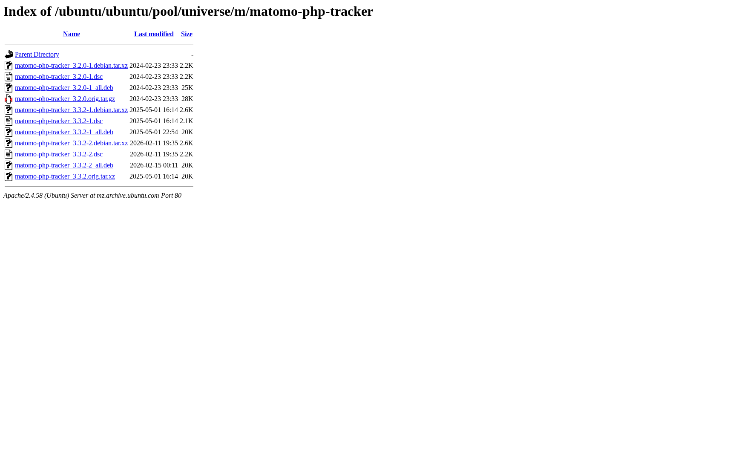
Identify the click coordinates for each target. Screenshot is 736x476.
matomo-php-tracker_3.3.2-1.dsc (59, 120)
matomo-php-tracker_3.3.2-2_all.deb (64, 165)
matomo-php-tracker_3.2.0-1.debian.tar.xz (71, 65)
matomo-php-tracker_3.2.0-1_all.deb (64, 87)
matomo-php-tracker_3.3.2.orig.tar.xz (65, 176)
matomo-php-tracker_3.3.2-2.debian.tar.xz (71, 143)
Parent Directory (37, 54)
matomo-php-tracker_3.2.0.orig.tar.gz (65, 98)
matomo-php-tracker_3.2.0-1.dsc (59, 76)
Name (71, 34)
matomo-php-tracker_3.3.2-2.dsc (59, 154)
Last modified (154, 34)
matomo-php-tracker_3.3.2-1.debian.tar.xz (71, 109)
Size (187, 34)
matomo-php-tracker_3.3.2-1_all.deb (64, 132)
